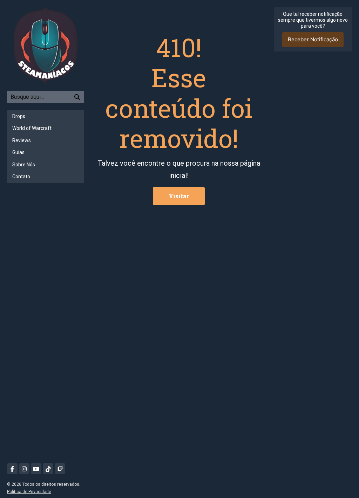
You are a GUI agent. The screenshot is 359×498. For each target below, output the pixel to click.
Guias (18, 152)
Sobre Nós (23, 164)
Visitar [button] (179, 196)
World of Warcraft (32, 128)
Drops (18, 116)
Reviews (21, 140)
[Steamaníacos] (45, 45)
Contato (21, 176)
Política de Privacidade (29, 491)
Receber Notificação (313, 39)
